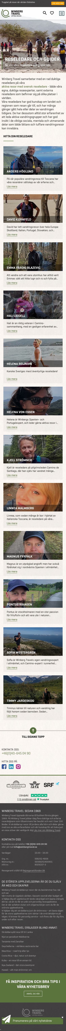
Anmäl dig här (33, 993)
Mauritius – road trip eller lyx (15, 951)
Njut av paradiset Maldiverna (15, 936)
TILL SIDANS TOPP (33, 736)
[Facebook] (4, 766)
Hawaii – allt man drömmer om (17, 969)
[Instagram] (18, 766)
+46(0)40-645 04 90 (16, 753)
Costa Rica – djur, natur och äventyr (19, 955)
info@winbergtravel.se (25, 847)
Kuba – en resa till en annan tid (16, 960)
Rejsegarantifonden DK (34, 870)
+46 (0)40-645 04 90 (36, 844)
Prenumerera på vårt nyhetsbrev (32, 1021)
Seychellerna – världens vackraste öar (20, 946)
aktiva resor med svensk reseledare (24, 86)
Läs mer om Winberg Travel (47, 830)
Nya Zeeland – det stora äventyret (18, 965)
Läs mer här (57, 3)
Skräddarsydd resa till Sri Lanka (17, 932)
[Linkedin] (11, 766)
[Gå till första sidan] (12, 13)
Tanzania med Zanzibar (13, 941)
